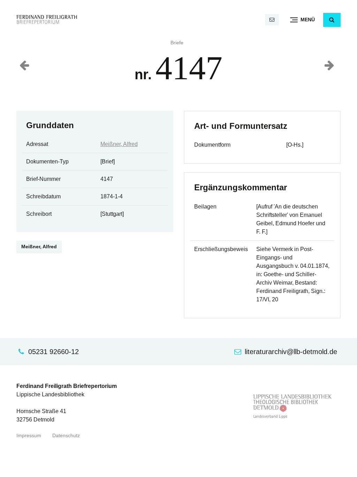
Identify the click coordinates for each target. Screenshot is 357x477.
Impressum (28, 435)
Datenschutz (66, 435)
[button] (332, 20)
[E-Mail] (272, 19)
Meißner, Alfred (119, 144)
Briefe (176, 42)
